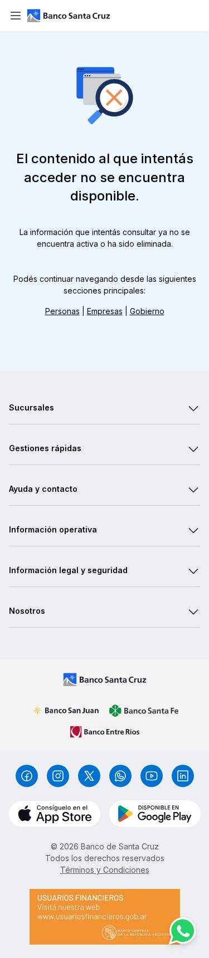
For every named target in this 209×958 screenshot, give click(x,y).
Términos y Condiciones (104, 869)
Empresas (105, 311)
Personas (62, 311)
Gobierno (147, 311)
